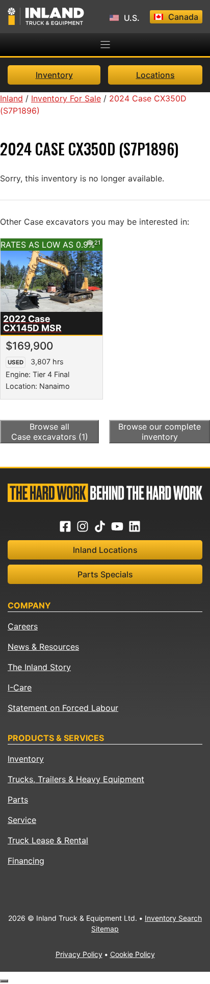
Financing (26, 861)
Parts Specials (105, 574)
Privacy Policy (79, 954)
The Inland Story (39, 667)
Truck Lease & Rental (48, 840)
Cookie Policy (132, 954)
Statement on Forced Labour (63, 708)
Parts (18, 799)
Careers (23, 626)
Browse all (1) (49, 431)
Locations (155, 75)
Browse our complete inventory (159, 431)
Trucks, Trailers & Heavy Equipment (76, 779)
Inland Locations (105, 550)
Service (22, 820)
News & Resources (43, 647)
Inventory (54, 75)
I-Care (20, 687)
